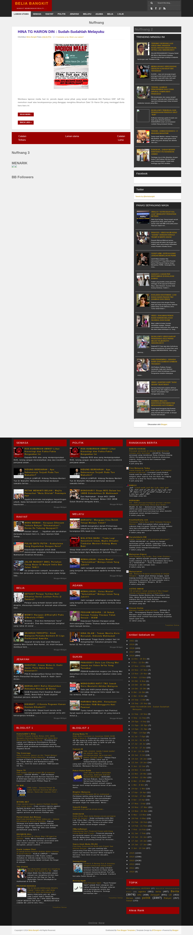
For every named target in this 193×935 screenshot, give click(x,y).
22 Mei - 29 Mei (140, 774)
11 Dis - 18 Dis (139, 659)
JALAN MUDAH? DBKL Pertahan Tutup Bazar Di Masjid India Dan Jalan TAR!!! (43, 564)
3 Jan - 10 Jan (139, 848)
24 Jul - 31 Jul (139, 740)
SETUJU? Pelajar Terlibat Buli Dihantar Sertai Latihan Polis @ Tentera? (43, 596)
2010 (132, 872)
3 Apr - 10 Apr (139, 800)
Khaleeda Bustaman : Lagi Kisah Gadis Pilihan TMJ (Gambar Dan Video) (163, 297)
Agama (99, 14)
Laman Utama (21, 14)
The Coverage (24, 753)
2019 (132, 644)
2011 (132, 868)
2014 (132, 857)
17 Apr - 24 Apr (139, 792)
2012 (132, 864)
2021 (132, 641)
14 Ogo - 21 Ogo (140, 729)
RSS (164, 8)
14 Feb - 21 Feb (140, 826)
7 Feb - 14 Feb (139, 830)
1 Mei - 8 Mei (138, 785)
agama (142, 891)
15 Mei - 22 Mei (140, 778)
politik (146, 897)
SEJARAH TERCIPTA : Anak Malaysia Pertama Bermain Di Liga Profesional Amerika (44, 636)
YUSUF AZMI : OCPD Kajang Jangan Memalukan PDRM (163, 255)
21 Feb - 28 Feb (140, 822)
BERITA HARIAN (137, 449)
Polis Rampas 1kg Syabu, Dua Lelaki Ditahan (149, 556)
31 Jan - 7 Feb (139, 833)
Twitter (151, 8)
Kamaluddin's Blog (26, 734)
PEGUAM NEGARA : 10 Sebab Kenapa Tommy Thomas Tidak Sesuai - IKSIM (98, 615)
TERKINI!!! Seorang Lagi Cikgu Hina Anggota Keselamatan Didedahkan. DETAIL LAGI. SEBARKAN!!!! (164, 47)
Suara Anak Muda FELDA (85, 844)
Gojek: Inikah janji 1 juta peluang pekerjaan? (149, 539)
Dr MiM (20, 786)
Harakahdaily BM (138, 537)
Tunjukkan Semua (60, 907)
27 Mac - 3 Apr (139, 804)
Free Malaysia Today (139, 468)
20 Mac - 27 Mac (140, 807)
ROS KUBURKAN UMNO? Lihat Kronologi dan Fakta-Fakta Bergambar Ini (42, 451)
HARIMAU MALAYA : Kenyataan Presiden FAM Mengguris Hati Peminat (163, 403)
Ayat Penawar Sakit (93, 883)
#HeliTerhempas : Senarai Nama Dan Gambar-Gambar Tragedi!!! (164, 362)
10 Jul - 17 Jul (139, 748)
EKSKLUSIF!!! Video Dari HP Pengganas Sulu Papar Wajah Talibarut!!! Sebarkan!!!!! (163, 340)
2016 (132, 656)
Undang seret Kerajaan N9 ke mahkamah (91, 794)
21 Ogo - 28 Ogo (140, 725)
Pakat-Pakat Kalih (82, 771)
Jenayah (74, 14)
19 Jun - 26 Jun (140, 759)
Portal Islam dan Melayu (29, 817)
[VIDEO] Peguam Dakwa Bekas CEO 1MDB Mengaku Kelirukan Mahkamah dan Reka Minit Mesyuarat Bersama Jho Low (37, 738)
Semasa (37, 14)
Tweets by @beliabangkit (145, 196)
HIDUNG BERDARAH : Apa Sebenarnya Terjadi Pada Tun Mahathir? (42, 472)
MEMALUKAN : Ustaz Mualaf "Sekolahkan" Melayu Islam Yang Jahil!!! (100, 562)
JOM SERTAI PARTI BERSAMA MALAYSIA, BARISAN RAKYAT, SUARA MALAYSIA (97, 775)
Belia (110, 14)
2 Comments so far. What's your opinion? (70, 37)
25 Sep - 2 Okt (139, 700)
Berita (175, 891)
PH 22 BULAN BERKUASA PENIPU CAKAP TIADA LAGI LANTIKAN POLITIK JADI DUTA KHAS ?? (43, 890)
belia (158, 891)
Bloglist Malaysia (81, 792)
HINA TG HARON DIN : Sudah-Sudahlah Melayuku (61, 32)
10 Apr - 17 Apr (139, 796)
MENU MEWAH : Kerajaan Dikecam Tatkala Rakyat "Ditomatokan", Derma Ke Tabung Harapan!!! (44, 525)
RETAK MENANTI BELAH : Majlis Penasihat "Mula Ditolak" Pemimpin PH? (45, 493)
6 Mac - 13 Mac (139, 815)
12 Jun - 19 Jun (140, 763)
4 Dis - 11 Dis (139, 663)
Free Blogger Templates (126, 930)
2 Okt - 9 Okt (138, 696)
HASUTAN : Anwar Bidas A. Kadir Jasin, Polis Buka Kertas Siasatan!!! (44, 668)
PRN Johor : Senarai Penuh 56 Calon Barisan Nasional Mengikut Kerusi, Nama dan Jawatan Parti (42, 790)
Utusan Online (136, 608)
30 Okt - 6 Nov (139, 681)
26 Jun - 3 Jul (139, 755)
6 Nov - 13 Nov (139, 678)
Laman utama (72, 136)
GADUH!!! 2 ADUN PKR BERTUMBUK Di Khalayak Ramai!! (162, 276)
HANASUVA (78, 814)
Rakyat (49, 14)
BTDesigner (156, 930)
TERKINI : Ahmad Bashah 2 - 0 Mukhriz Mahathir (164, 132)
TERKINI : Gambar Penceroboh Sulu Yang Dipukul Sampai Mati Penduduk (162, 90)
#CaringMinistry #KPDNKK (138, 888)
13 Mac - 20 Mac (140, 811)
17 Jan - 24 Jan (140, 841)
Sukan (129, 901)
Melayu (87, 14)
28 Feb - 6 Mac (139, 818)
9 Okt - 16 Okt (139, 692)
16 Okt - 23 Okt (139, 689)
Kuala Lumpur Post (26, 849)
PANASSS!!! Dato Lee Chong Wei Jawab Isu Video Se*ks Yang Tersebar (100, 665)
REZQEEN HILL (24, 834)
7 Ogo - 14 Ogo (139, 733)
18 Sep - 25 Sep (140, 703)
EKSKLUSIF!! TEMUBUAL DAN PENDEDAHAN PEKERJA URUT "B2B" (164, 112)
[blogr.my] (13, 166)
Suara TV (21, 770)
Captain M (78, 749)
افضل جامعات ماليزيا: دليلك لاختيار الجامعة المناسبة (151, 487)
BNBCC (133, 485)
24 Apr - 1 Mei (139, 789)
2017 (132, 652)
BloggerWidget (60, 507)
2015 (132, 853)
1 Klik (120, 14)
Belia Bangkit (32, 3)
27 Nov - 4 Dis (139, 666)
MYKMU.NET (23, 802)
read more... (26, 114)
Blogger (164, 424)
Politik (62, 14)
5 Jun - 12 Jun (139, 766)
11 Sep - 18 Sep (140, 714)
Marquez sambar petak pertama (143, 610)
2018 (132, 648)
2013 (132, 861)
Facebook (156, 8)
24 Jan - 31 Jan (140, 837)
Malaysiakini (135, 572)
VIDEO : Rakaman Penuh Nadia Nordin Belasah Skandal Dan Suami (162, 318)
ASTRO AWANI (136, 589)
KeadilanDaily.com (138, 520)
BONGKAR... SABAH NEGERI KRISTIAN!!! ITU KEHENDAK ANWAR (163, 152)
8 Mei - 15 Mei (139, 781)
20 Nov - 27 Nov (140, 670)
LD (170, 895)
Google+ (160, 8)
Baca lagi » (26, 122)
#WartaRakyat (80, 829)
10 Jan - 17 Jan (140, 845)
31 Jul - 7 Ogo (139, 737)
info (139, 895)
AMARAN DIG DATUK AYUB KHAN (88, 809)
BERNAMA (134, 501)
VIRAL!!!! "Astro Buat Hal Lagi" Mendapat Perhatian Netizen (163, 214)
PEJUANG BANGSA (26, 886)
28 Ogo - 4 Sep (139, 722)
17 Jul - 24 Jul (139, 744)
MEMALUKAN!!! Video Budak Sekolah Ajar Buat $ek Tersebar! (164, 69)
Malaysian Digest (138, 554)
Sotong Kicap (79, 861)
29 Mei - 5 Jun (139, 770)
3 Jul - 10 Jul (138, 751)
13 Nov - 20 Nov (140, 674)
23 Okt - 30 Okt (139, 685)
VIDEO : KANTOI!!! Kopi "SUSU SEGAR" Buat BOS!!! (164, 383)
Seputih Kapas (80, 807)
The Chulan (22, 867)
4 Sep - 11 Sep (139, 718)
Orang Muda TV (80, 734)
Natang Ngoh (79, 881)
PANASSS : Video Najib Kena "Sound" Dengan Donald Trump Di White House (164, 235)
